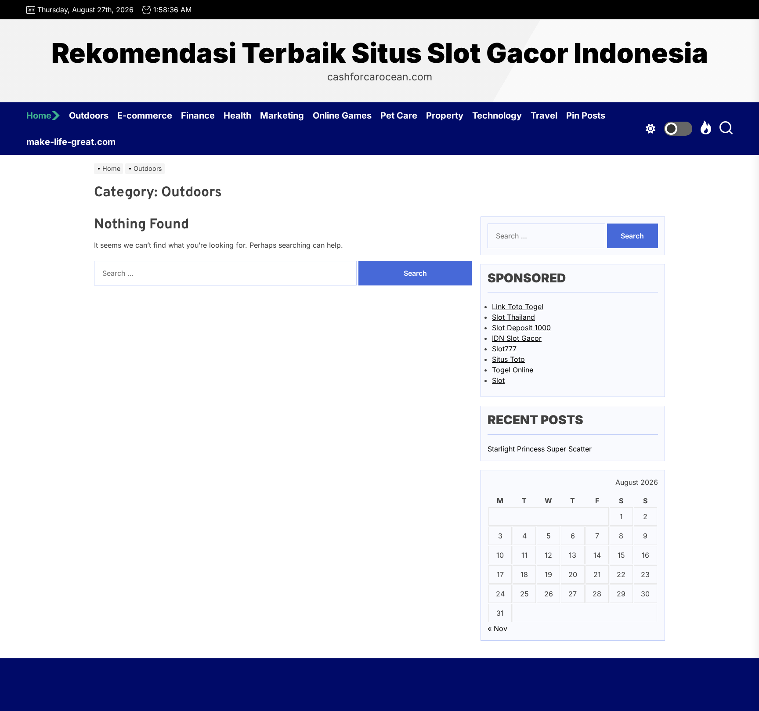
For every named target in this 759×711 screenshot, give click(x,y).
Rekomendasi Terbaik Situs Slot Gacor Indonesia (379, 53)
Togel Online (512, 369)
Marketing (282, 115)
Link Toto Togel (517, 306)
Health (237, 115)
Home (38, 115)
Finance (198, 115)
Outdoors (88, 115)
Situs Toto (508, 359)
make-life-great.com (71, 142)
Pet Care (398, 115)
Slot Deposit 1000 (521, 327)
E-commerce (144, 115)
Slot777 (504, 348)
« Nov (497, 628)
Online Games (342, 115)
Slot (498, 380)
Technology (497, 115)
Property (444, 115)
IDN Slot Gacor (517, 338)
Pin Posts (585, 115)
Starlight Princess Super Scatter (540, 448)
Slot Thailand (513, 317)
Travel (544, 115)
